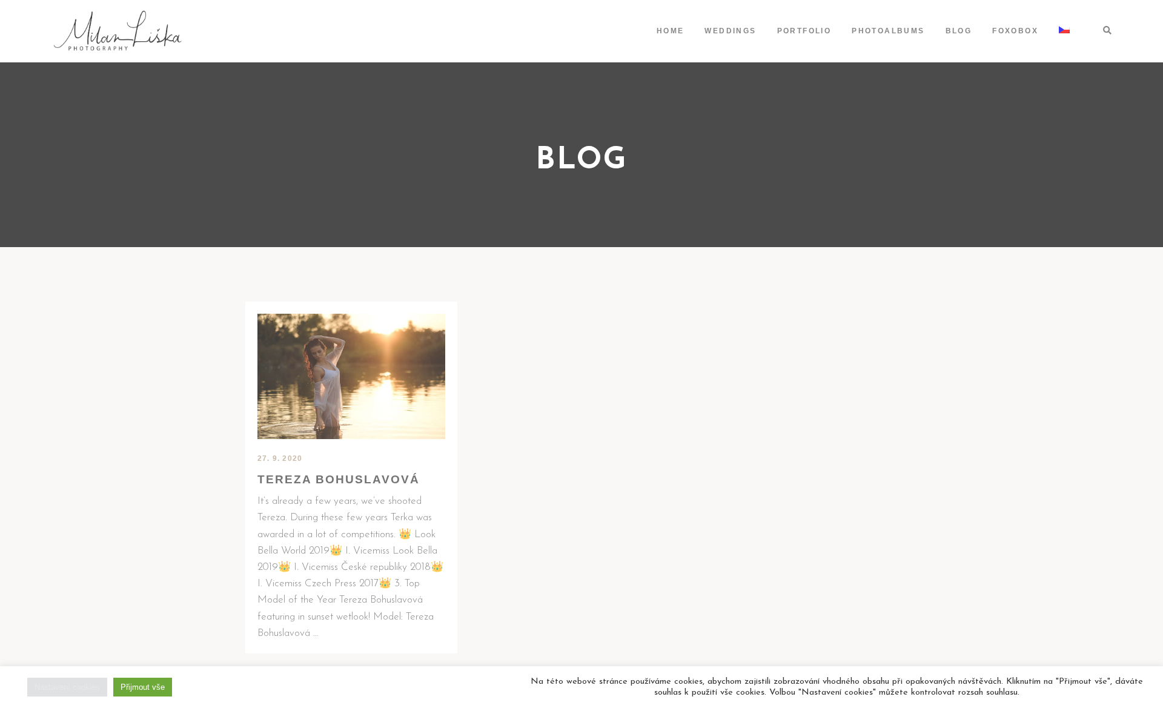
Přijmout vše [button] (143, 687)
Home (670, 31)
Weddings (730, 31)
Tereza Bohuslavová (338, 479)
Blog (959, 31)
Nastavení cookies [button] (67, 687)
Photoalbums (888, 31)
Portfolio (804, 31)
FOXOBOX (1015, 31)
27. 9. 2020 (279, 458)
